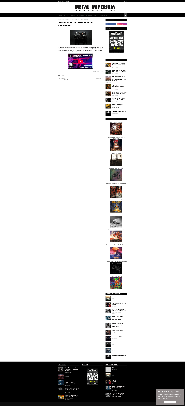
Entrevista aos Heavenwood (119, 111)
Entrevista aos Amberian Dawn (71, 375)
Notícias (65, 19)
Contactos (68, 1)
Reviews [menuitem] (73, 15)
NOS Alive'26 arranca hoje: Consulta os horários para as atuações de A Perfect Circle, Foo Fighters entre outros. (119, 78)
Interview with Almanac (118, 349)
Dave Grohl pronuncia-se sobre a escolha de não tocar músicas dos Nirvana (119, 311)
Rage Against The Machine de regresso (119, 303)
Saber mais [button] (165, 398)
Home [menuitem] (60, 15)
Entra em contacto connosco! (119, 367)
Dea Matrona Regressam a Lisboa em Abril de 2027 (118, 99)
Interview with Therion (117, 330)
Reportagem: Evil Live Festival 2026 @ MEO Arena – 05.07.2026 (119, 71)
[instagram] (126, 1)
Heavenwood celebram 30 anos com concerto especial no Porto (71, 389)
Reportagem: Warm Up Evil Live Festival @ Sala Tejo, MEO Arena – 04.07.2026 (119, 86)
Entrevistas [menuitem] (89, 15)
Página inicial (60, 19)
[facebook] (124, 1)
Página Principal (61, 1)
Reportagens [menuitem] (80, 15)
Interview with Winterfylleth (119, 336)
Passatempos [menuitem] (103, 15)
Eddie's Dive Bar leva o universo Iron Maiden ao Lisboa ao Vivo (118, 106)
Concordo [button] (170, 402)
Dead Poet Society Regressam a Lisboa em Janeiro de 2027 (119, 93)
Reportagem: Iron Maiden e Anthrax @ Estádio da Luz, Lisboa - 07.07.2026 (118, 65)
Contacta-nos (124, 404)
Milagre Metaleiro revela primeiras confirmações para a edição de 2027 (119, 325)
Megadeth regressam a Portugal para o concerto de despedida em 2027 (119, 318)
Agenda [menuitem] (96, 15)
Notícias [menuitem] (66, 15)
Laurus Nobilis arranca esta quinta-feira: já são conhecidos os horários (71, 382)
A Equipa (118, 404)
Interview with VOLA (117, 343)
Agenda (114, 297)
